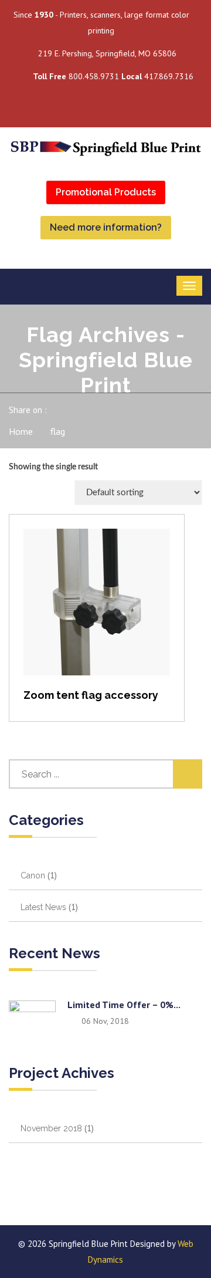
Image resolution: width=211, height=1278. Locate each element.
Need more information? (106, 227)
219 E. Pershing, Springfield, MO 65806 (107, 53)
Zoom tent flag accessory (90, 695)
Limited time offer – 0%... (124, 1004)
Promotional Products (106, 192)
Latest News (43, 907)
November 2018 (51, 1128)
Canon (33, 875)
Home (21, 431)
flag (57, 431)
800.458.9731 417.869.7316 (113, 76)
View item (97, 614)
